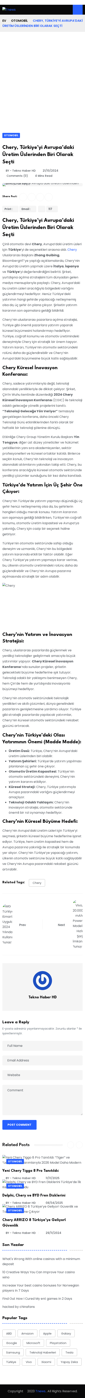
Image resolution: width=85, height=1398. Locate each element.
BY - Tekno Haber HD (21, 171)
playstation (58, 1343)
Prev (22, 925)
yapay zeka (69, 1362)
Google (11, 1343)
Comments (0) (17, 176)
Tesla (69, 1352)
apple (47, 1333)
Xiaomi (46, 1362)
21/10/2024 (50, 171)
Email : (26, 209)
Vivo (29, 1362)
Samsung (13, 1352)
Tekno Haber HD (42, 997)
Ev (4, 20)
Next (62, 925)
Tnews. (40, 1391)
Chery (72, 249)
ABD (9, 1333)
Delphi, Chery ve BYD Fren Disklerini (33, 1195)
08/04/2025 (54, 1203)
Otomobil (19, 20)
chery (37, 883)
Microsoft (33, 1343)
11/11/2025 (53, 1178)
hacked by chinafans (18, 1306)
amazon (27, 1333)
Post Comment (19, 1125)
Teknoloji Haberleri (42, 1352)
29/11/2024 (53, 1233)
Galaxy (66, 1333)
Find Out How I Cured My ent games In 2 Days (37, 1298)
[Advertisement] (42, 88)
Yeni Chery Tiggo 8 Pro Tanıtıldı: (30, 1171)
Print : (9, 209)
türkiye (11, 1362)
